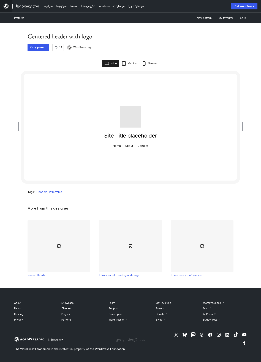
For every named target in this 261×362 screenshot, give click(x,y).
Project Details (36, 275)
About (17, 302)
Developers (116, 314)
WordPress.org (82, 47)
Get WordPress (244, 6)
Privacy (18, 319)
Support (113, 308)
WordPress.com (214, 302)
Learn (112, 302)
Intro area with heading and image (119, 275)
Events (160, 308)
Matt (207, 308)
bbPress (209, 314)
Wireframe (55, 192)
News (17, 308)
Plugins (65, 314)
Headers (41, 192)
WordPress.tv (118, 319)
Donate (162, 314)
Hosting (18, 314)
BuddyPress (211, 319)
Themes (66, 308)
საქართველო (55, 339)
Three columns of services (186, 275)
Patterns (19, 17)
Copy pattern (38, 47)
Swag (160, 319)
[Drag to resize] (19, 126)
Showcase (67, 302)
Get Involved (163, 302)
